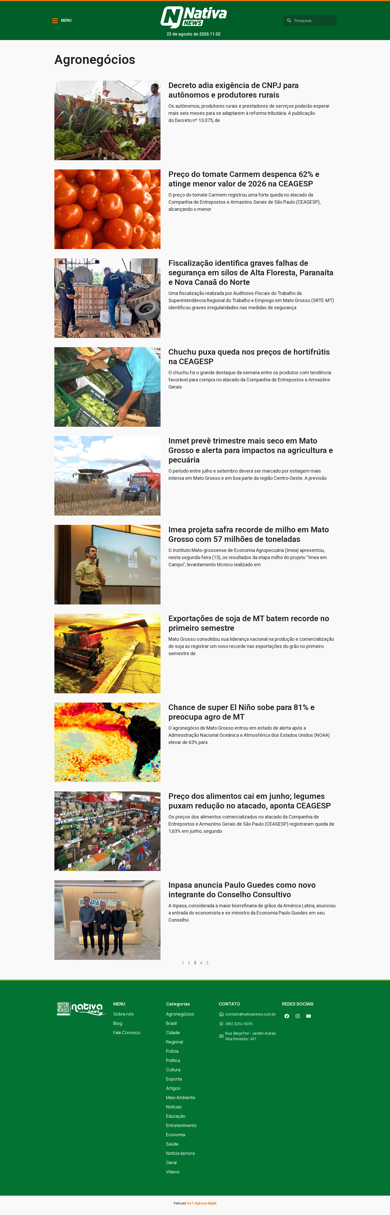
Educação (175, 1116)
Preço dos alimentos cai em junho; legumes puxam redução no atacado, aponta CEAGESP (249, 800)
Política (173, 1060)
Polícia (172, 1051)
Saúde (172, 1144)
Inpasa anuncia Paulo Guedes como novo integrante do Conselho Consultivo (242, 889)
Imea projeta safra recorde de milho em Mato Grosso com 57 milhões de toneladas (248, 534)
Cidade (173, 1032)
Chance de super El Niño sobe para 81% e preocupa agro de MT (241, 712)
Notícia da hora (180, 1153)
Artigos (173, 1088)
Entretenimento (181, 1125)
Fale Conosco (126, 1032)
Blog (117, 1023)
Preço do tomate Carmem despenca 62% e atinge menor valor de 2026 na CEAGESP (243, 178)
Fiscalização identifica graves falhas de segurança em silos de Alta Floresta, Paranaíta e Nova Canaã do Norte (250, 272)
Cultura (173, 1069)
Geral (171, 1162)
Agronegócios (180, 1014)
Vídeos (173, 1171)
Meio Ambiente (180, 1097)
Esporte (174, 1079)
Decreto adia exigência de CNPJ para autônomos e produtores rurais (233, 90)
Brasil (171, 1023)
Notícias (174, 1106)
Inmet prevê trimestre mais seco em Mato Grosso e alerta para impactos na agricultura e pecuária (250, 450)
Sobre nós (123, 1014)
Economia (175, 1134)
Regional (174, 1041)
